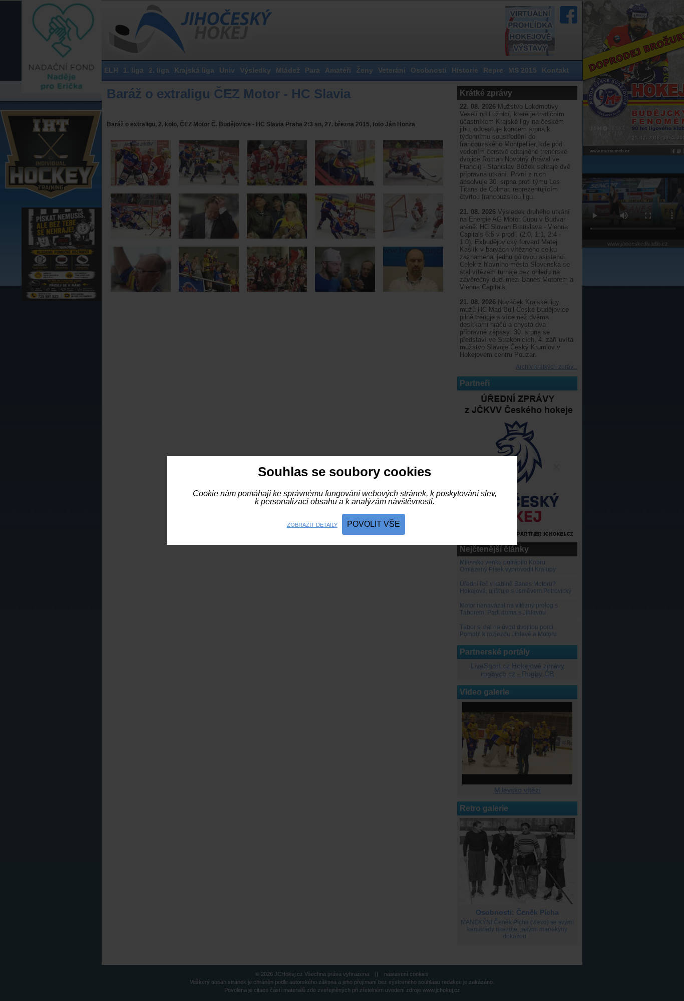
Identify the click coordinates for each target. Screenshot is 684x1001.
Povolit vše (373, 524)
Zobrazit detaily (312, 525)
